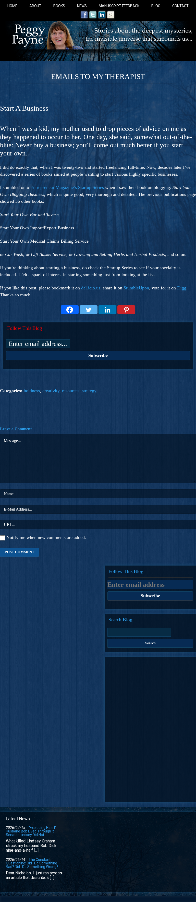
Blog (155, 6)
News (82, 6)
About (35, 6)
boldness (32, 390)
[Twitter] (88, 309)
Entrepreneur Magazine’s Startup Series (67, 187)
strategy (89, 390)
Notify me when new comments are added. (46, 537)
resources (70, 390)
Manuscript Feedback (119, 6)
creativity (50, 390)
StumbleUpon (136, 287)
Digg (181, 287)
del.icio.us (90, 287)
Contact (180, 6)
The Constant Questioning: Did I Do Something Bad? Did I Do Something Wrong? (32, 863)
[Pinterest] (126, 309)
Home (12, 6)
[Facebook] (70, 309)
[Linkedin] (107, 309)
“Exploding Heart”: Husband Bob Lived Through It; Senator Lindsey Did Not (31, 831)
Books (59, 6)
